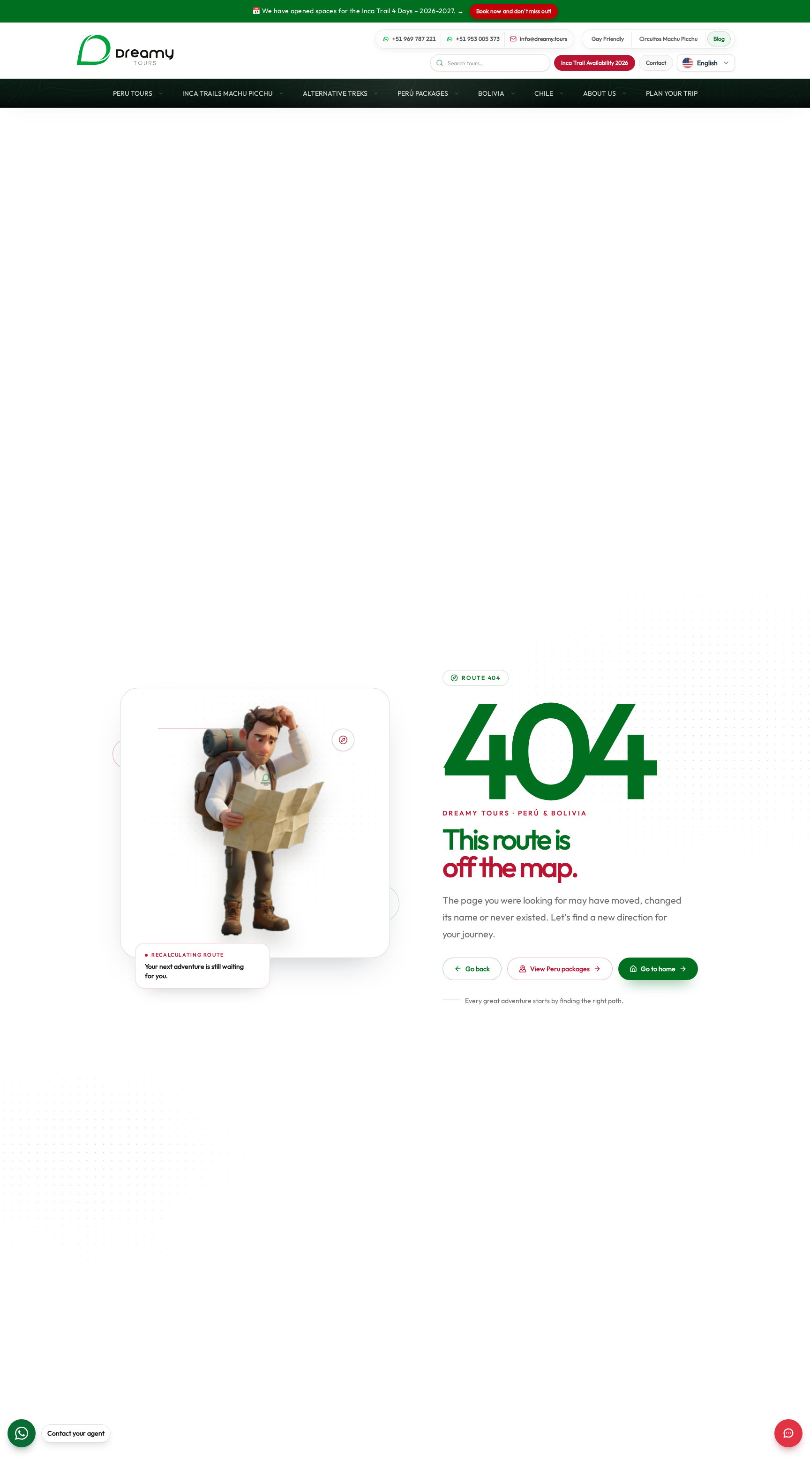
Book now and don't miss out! (513, 11)
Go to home (658, 969)
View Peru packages (560, 969)
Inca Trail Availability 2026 (594, 62)
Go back (477, 969)
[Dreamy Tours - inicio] (125, 50)
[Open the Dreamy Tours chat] (788, 1433)
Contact (656, 62)
